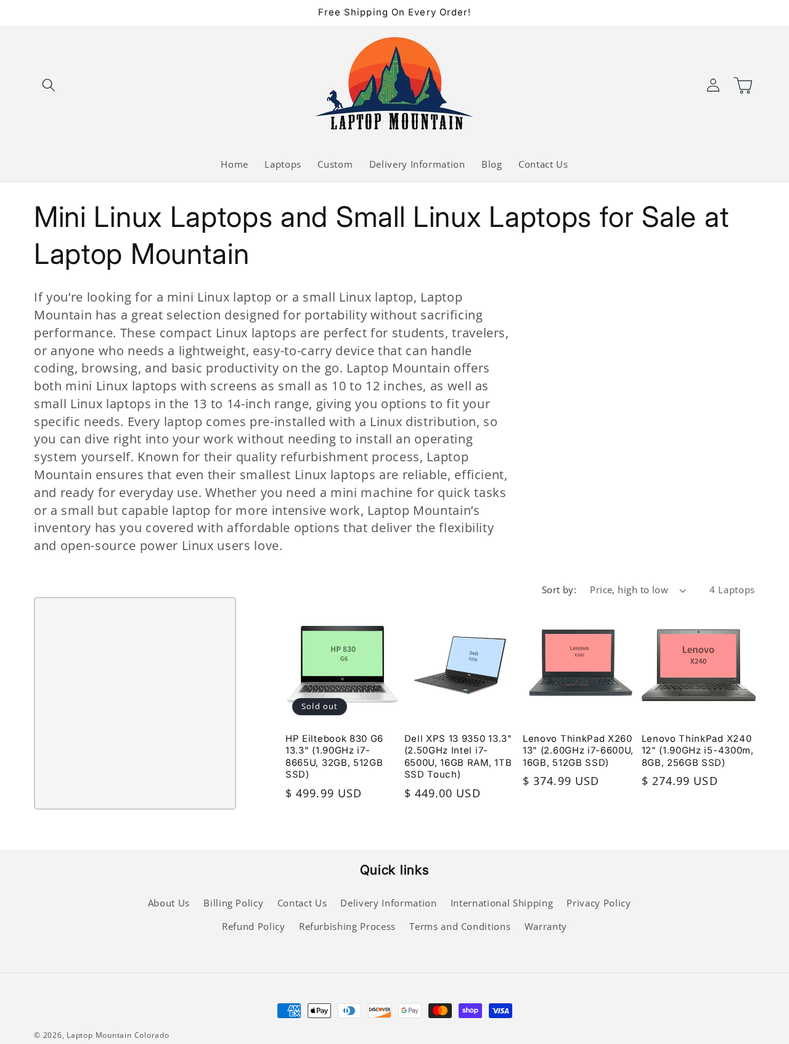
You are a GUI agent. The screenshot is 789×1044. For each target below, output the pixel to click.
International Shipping (502, 903)
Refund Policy (253, 926)
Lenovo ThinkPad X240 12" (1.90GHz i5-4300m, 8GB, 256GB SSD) (698, 750)
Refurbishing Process (347, 926)
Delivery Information (388, 903)
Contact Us (302, 903)
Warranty (546, 926)
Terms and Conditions (459, 926)
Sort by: (559, 589)
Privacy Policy (598, 903)
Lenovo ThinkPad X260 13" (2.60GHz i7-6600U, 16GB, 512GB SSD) (578, 750)
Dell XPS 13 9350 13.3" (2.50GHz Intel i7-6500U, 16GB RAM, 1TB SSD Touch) (458, 756)
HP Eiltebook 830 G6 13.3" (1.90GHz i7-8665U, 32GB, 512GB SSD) (334, 756)
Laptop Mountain (99, 1035)
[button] (48, 84)
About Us (169, 903)
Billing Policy (233, 903)
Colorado (152, 1035)
